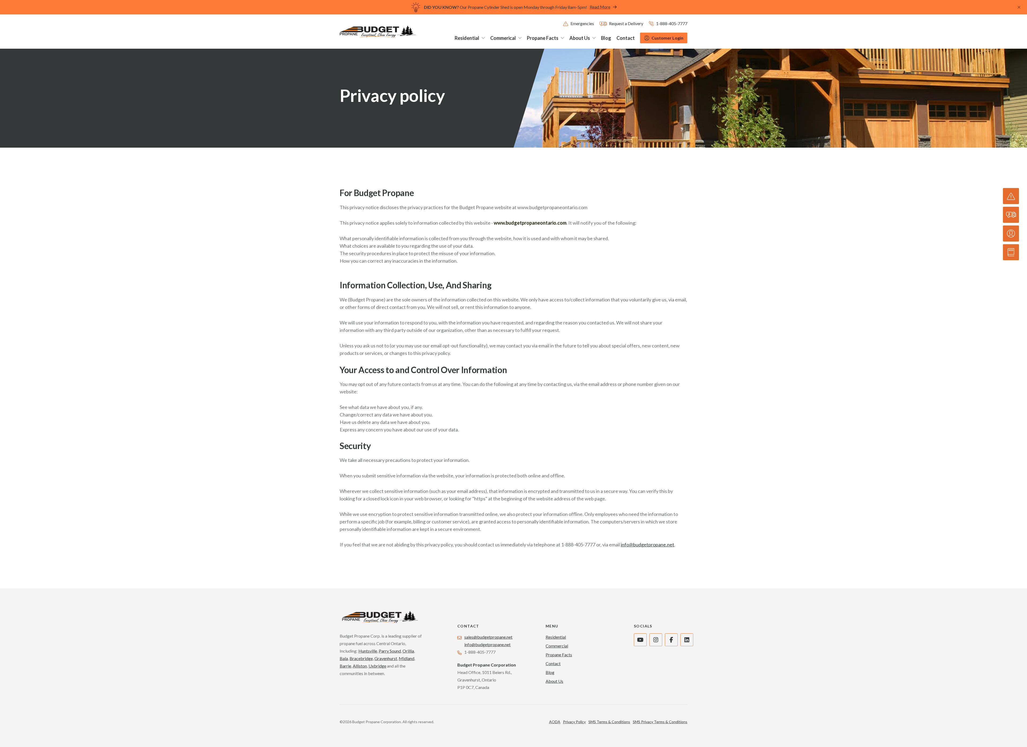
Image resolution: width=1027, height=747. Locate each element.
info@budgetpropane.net (647, 544)
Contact (553, 663)
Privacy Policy (574, 721)
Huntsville (367, 650)
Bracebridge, (362, 658)
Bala (344, 658)
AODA (554, 721)
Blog (550, 672)
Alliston (360, 665)
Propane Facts (559, 654)
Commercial (557, 645)
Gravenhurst (385, 658)
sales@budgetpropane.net (488, 636)
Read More (600, 6)
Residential (556, 636)
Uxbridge (377, 665)
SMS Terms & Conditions (609, 721)
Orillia (408, 650)
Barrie (345, 665)
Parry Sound (390, 650)
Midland (406, 658)
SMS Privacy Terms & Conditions (660, 721)
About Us (554, 681)
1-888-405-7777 (578, 544)
